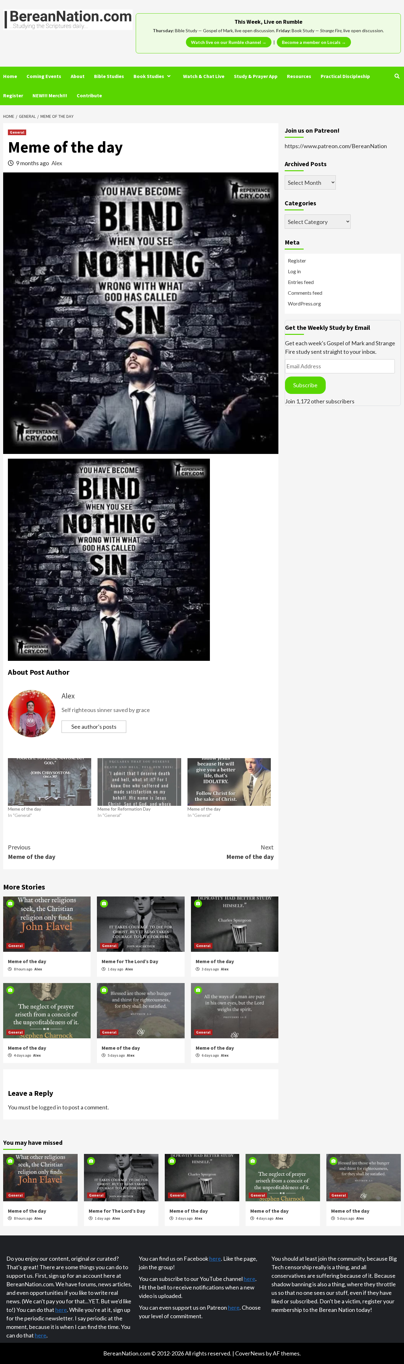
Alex (56, 163)
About (78, 76)
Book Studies (149, 76)
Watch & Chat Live (203, 76)
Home (10, 76)
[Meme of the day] (49, 782)
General (17, 132)
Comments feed (305, 293)
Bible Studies (109, 76)
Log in (294, 271)
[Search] (397, 76)
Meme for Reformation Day (124, 809)
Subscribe (305, 385)
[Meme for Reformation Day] (139, 782)
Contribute (89, 95)
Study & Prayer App (255, 76)
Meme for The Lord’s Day (130, 961)
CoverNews (250, 1353)
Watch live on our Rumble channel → (228, 42)
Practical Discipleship (345, 76)
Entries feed (301, 282)
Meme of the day (24, 809)
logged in (50, 1107)
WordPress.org (304, 303)
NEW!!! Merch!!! (50, 95)
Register (13, 95)
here (61, 1309)
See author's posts (93, 726)
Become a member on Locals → (314, 42)
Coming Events (44, 76)
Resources (299, 76)
